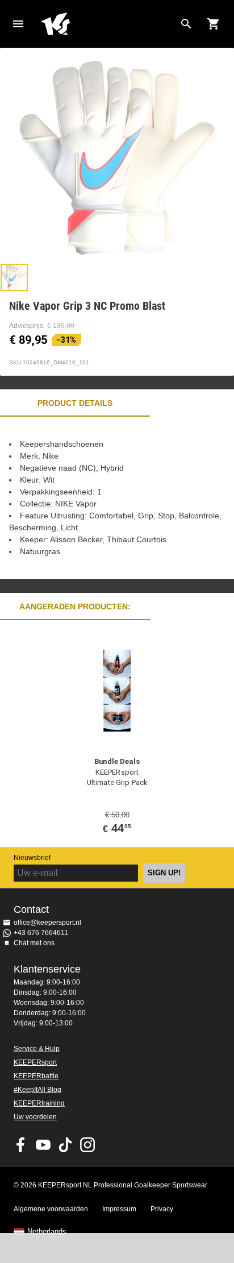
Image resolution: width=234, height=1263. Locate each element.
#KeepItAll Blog (37, 1090)
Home (108, 24)
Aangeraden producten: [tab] (75, 606)
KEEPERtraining (39, 1103)
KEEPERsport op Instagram (87, 1144)
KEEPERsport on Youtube (43, 1144)
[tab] (14, 277)
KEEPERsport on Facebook (21, 1144)
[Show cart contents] (213, 24)
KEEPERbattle (36, 1076)
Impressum (119, 1209)
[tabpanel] (117, 498)
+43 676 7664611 (41, 933)
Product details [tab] (74, 403)
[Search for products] (186, 24)
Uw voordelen (35, 1117)
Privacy (162, 1209)
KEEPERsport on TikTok (65, 1144)
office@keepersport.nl (47, 923)
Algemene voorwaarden (51, 1209)
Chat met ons (34, 943)
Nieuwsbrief (32, 858)
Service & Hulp (37, 1049)
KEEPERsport (35, 1062)
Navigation (18, 24)
